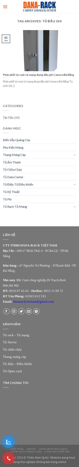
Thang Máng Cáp (14, 154)
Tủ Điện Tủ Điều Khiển (18, 184)
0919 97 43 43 (19, 291)
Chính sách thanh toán (26, 451)
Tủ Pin (7, 199)
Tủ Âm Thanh (12, 162)
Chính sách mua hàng (52, 448)
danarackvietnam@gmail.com (33, 301)
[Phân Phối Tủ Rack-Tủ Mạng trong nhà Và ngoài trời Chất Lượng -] (39, 6)
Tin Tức (8, 117)
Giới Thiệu (17, 448)
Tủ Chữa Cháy (12, 169)
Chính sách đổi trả (57, 451)
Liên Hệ (31, 448)
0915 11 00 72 (53, 291)
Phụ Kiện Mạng (13, 147)
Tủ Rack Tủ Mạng (15, 206)
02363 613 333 (35, 296)
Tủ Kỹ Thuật (11, 192)
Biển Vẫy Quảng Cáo (16, 140)
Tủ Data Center (13, 177)
